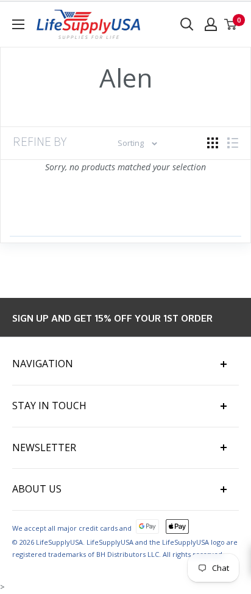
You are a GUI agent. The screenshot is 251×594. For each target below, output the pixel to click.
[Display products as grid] (212, 142)
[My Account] (211, 24)
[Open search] (187, 24)
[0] (230, 24)
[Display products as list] (232, 142)
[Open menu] (18, 24)
